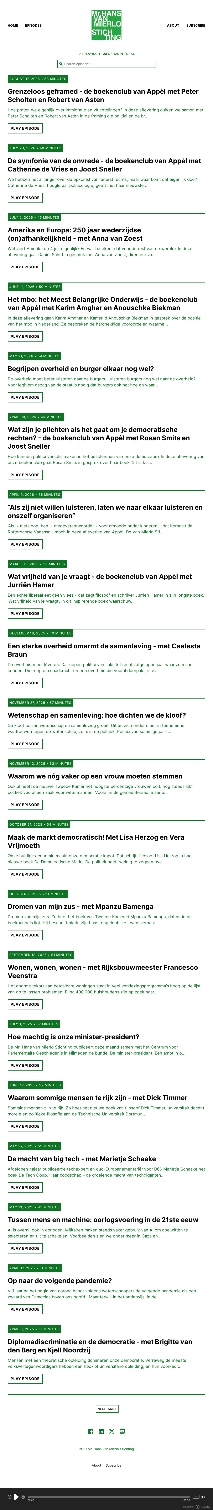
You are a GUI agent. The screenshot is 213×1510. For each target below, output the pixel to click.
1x (196, 1496)
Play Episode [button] (25, 128)
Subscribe (195, 25)
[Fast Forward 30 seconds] (23, 1497)
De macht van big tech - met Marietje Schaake (82, 1159)
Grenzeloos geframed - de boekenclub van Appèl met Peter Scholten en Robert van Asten (103, 95)
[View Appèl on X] (111, 1431)
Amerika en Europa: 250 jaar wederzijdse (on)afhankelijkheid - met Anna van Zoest (75, 234)
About (173, 25)
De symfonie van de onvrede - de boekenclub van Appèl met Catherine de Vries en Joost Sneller (104, 165)
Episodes (33, 25)
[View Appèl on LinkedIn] (101, 1431)
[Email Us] (122, 1430)
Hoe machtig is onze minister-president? (73, 1037)
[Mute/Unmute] (203, 1497)
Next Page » (107, 1408)
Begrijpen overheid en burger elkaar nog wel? (81, 369)
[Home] (106, 25)
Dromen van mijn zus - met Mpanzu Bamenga (81, 906)
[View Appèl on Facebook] (90, 1431)
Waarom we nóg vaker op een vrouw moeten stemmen (95, 776)
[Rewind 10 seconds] (9, 1497)
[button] (109, 1497)
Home (13, 25)
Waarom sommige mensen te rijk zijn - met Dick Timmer (97, 1098)
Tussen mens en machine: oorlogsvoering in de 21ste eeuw (103, 1220)
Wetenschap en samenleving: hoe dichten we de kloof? (97, 715)
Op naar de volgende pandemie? (60, 1281)
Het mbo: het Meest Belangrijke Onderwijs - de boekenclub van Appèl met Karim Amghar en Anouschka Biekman (102, 303)
